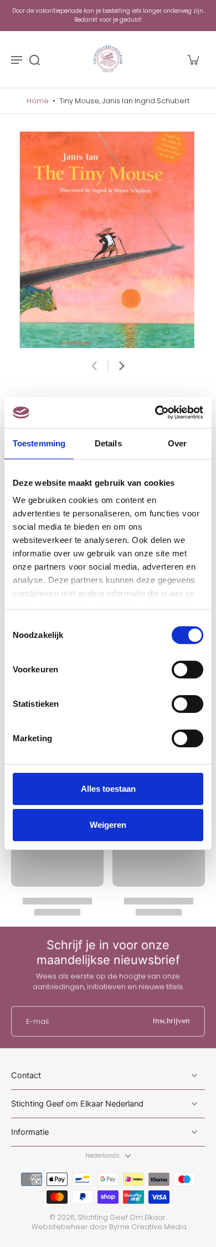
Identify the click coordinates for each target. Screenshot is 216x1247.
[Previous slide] (94, 366)
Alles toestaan (108, 788)
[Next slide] (122, 366)
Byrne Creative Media (148, 1226)
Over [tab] (177, 443)
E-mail (37, 1021)
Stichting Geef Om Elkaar (122, 1217)
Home (38, 100)
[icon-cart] (193, 59)
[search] (34, 59)
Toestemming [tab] (39, 443)
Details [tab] (108, 443)
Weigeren (108, 824)
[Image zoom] (108, 240)
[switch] (187, 669)
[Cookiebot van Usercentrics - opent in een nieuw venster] (155, 412)
